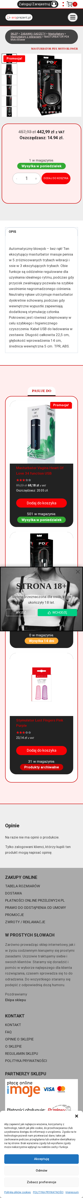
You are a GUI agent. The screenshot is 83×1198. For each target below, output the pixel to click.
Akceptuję (41, 1159)
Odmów (41, 1170)
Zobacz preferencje (41, 1182)
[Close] (78, 572)
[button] (76, 1116)
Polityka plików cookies (17, 1192)
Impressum (72, 1192)
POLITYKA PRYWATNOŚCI (48, 1192)
